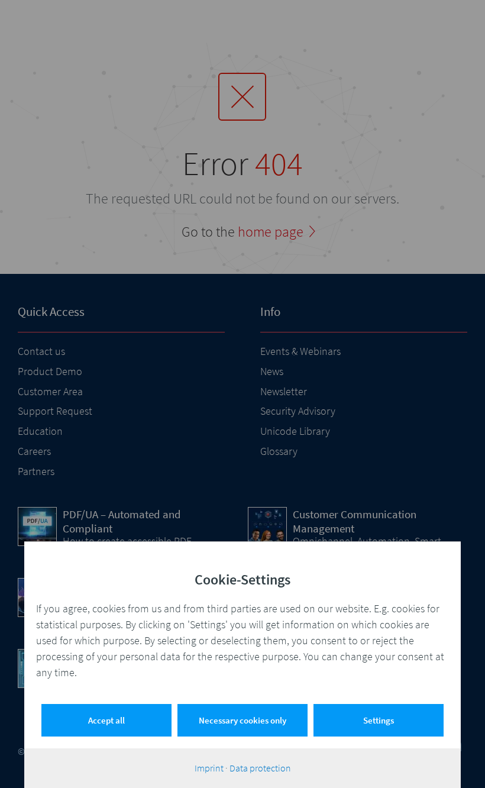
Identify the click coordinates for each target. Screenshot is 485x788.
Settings (378, 720)
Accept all (106, 720)
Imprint (209, 768)
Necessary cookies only (242, 720)
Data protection (260, 768)
